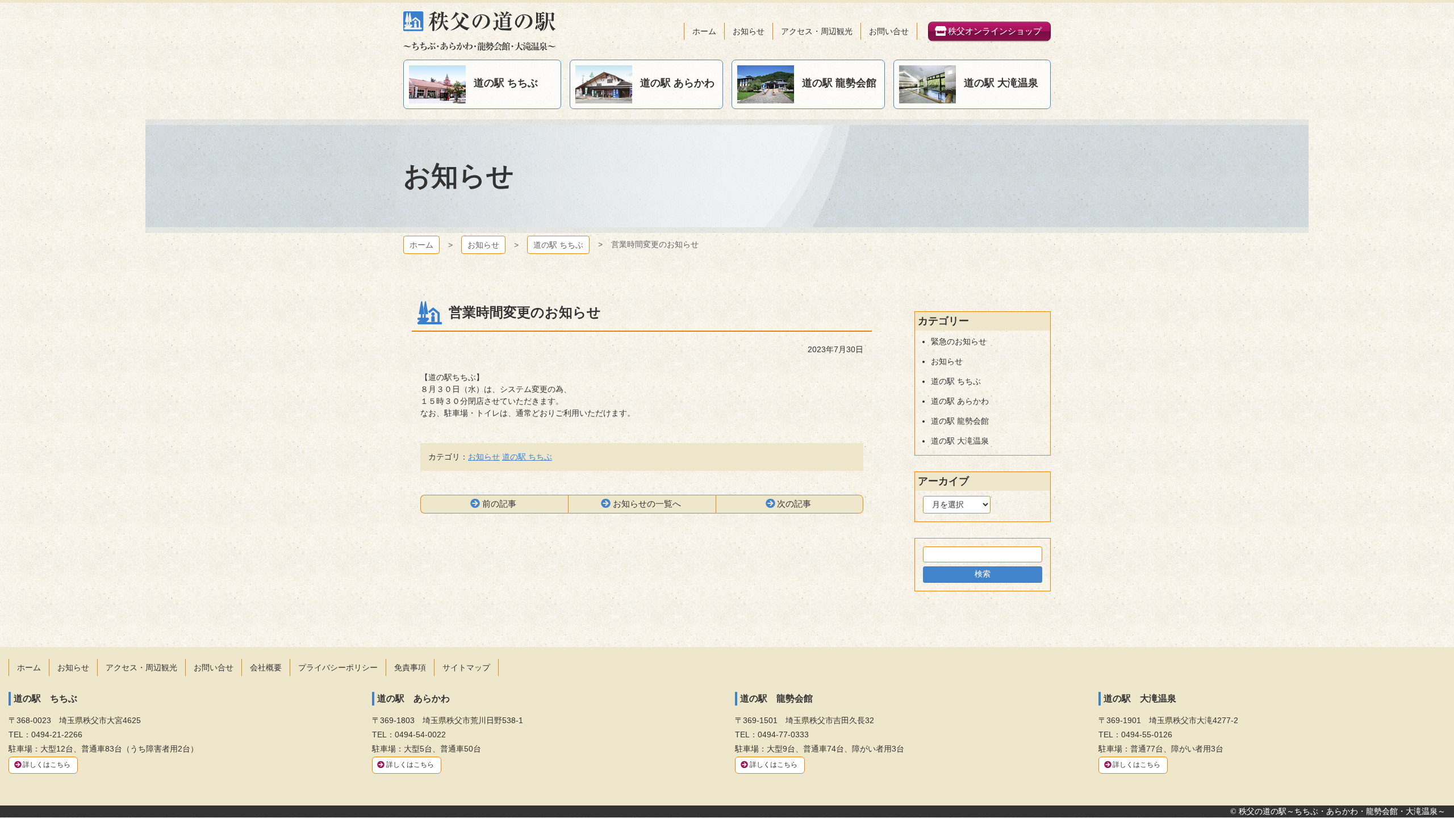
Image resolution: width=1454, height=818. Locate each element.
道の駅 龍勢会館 (960, 420)
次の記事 (794, 503)
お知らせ (483, 244)
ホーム (421, 244)
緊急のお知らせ (959, 341)
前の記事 (499, 503)
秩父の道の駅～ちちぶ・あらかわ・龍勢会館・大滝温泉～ (479, 31)
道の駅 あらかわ (960, 401)
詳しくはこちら (46, 765)
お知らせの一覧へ (647, 503)
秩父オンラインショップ (995, 31)
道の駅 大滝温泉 (960, 440)
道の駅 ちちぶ (558, 244)
